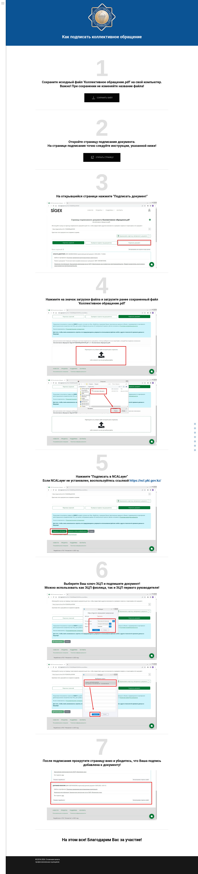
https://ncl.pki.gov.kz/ (145, 480)
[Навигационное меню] (2, 3)
